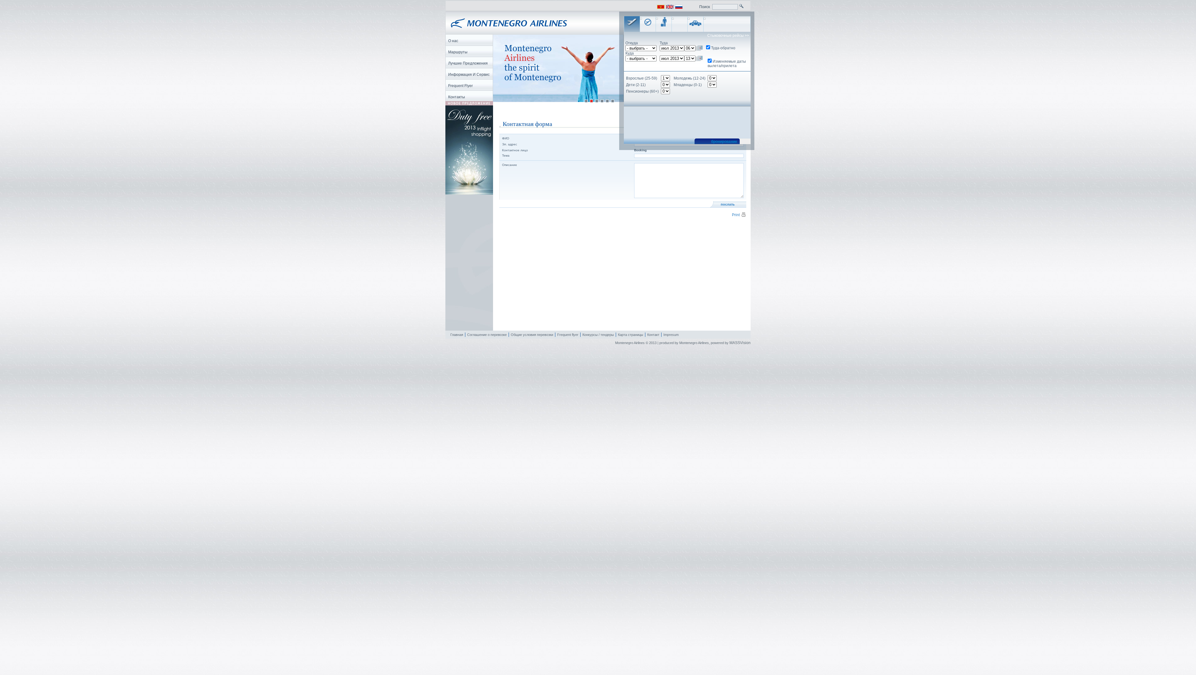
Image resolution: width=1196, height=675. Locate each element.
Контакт (653, 335)
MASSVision (740, 343)
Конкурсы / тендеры (598, 335)
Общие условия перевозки (532, 335)
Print (736, 215)
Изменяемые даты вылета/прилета (727, 63)
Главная (456, 335)
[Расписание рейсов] (648, 24)
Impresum (671, 335)
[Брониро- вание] (632, 24)
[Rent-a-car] (695, 24)
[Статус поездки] (664, 24)
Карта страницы (630, 335)
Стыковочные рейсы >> (728, 35)
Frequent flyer (567, 335)
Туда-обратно (723, 48)
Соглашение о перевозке (487, 335)
